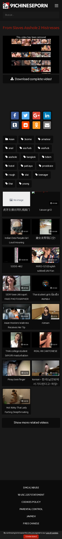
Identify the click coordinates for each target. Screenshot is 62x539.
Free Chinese (31, 523)
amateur (46, 139)
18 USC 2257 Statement (31, 495)
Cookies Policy (31, 502)
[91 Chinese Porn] (26, 5)
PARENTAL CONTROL (31, 509)
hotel (11, 166)
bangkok (30, 157)
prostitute (47, 166)
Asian (11, 139)
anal (10, 148)
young (25, 184)
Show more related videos (31, 422)
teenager (43, 175)
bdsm (48, 157)
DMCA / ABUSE (31, 488)
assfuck (45, 148)
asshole (12, 157)
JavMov (31, 516)
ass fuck (27, 148)
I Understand (31, 536)
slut (26, 175)
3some (28, 139)
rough (11, 175)
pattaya (28, 166)
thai (10, 184)
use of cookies (52, 533)
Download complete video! (33, 79)
